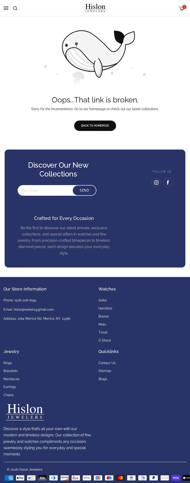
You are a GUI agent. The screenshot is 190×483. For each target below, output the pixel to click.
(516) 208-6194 (25, 300)
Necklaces (11, 379)
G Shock (104, 340)
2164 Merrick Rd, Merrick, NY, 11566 (44, 318)
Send (84, 190)
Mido (102, 324)
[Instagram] (156, 182)
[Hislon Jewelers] (95, 8)
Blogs (102, 379)
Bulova (103, 316)
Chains (8, 395)
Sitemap (104, 371)
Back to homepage (95, 125)
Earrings (9, 387)
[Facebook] (167, 182)
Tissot (103, 332)
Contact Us (107, 363)
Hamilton (105, 308)
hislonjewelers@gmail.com (34, 309)
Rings (7, 363)
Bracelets (10, 371)
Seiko (102, 300)
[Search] (15, 8)
